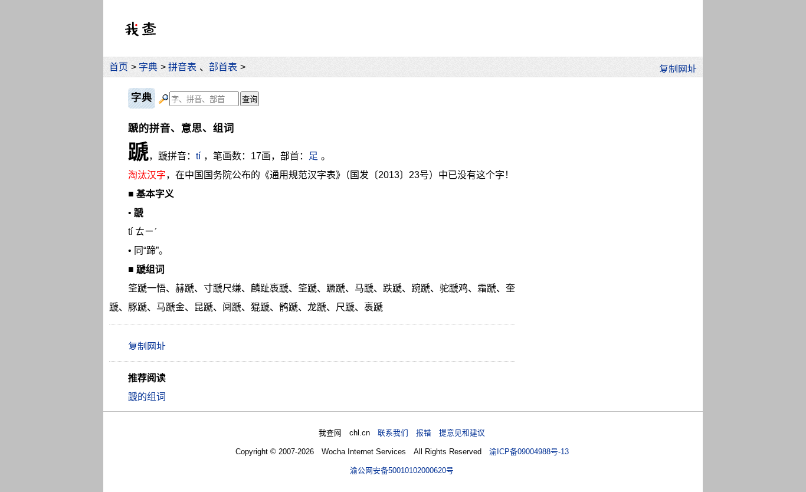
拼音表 (182, 67)
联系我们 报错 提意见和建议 (431, 432)
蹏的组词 (147, 397)
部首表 (223, 67)
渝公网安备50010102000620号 (402, 470)
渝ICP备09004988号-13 (529, 451)
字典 (148, 67)
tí (198, 156)
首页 (118, 67)
